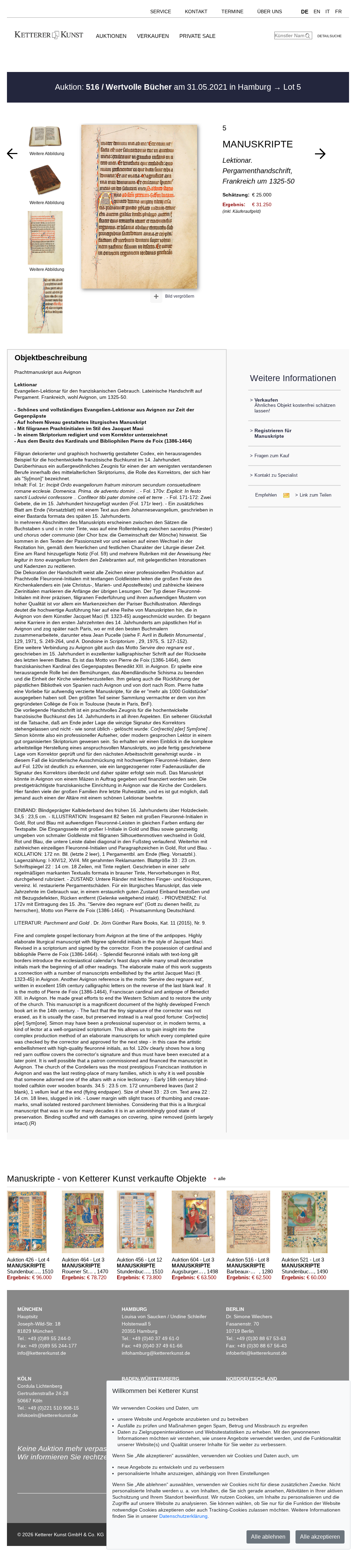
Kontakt (196, 11)
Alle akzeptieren (320, 1537)
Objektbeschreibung (51, 357)
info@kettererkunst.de (41, 1353)
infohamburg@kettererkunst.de (156, 1353)
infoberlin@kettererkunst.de (256, 1353)
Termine (232, 11)
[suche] (308, 35)
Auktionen (111, 36)
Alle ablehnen (268, 1537)
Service (160, 11)
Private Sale (197, 36)
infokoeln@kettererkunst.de (47, 1415)
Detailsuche (329, 36)
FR (338, 11)
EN (317, 11)
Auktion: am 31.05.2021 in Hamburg (164, 86)
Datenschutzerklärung (183, 1516)
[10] (12, 153)
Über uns (269, 11)
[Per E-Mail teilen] (284, 495)
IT (327, 11)
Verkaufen (153, 36)
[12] (320, 153)
